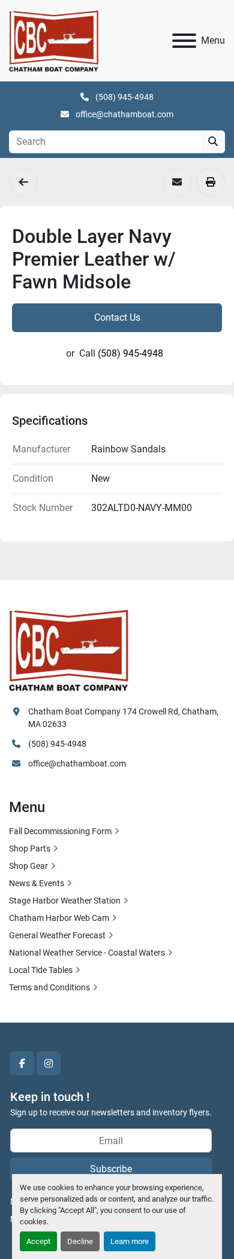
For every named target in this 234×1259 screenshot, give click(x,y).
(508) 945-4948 (124, 97)
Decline (80, 1241)
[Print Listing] (210, 182)
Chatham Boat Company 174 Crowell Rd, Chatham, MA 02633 (124, 718)
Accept (38, 1241)
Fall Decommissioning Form (60, 831)
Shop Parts (29, 848)
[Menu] (184, 41)
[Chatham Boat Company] (69, 648)
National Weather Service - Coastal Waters (87, 952)
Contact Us (117, 317)
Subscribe (111, 1169)
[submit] (213, 141)
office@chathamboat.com (123, 114)
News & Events (36, 883)
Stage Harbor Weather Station (65, 900)
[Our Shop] (23, 182)
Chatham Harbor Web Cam (59, 918)
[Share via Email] (177, 182)
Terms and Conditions (49, 987)
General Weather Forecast (57, 935)
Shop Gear (28, 866)
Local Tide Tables (41, 970)
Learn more (129, 1241)
